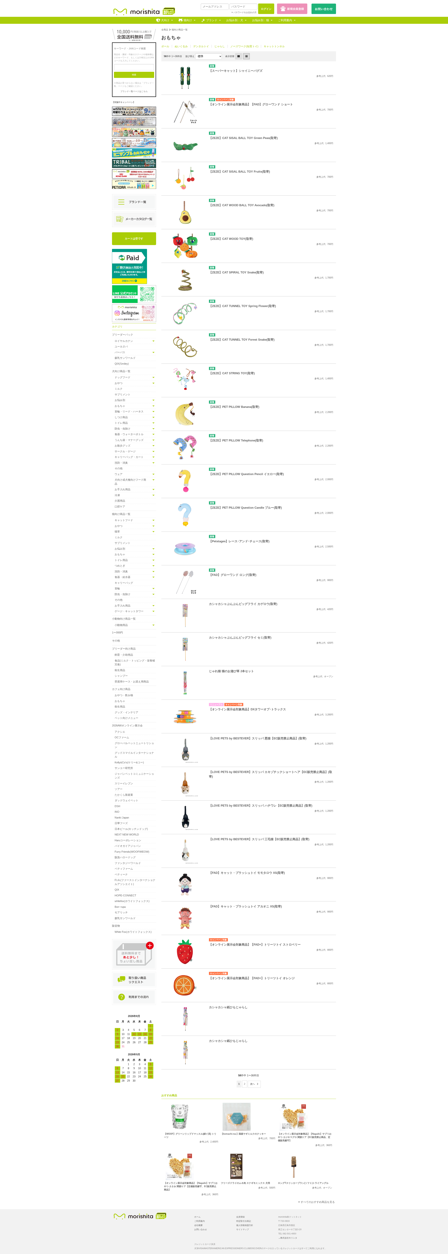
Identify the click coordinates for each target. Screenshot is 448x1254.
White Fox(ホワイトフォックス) (133, 931)
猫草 (117, 531)
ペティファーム (124, 868)
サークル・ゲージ (125, 451)
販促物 (116, 925)
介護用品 (120, 500)
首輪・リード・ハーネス (129, 411)
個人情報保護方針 (244, 1225)
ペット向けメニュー (126, 717)
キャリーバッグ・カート (129, 456)
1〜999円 (117, 632)
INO (117, 811)
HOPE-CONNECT (125, 895)
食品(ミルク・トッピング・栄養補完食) (135, 662)
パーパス (120, 352)
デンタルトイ (201, 46)
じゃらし (219, 46)
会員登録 (240, 1217)
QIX (117, 889)
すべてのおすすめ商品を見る (318, 1201)
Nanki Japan (122, 817)
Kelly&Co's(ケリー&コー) (129, 762)
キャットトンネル (274, 46)
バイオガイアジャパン (128, 845)
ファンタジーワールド (128, 863)
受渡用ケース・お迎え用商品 (132, 681)
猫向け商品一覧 (180, 29)
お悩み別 (120, 400)
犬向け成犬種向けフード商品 (130, 481)
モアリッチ (121, 912)
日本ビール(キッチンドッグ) (131, 828)
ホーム (197, 1217)
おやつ (118, 383)
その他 (118, 468)
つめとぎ (120, 565)
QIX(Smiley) (122, 363)
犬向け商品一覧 (121, 371)
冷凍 (117, 495)
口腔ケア (120, 506)
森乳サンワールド (125, 357)
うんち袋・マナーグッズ (129, 439)
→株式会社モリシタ (287, 1238)
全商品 (164, 29)
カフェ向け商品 (121, 689)
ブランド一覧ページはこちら (134, 91)
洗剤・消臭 (121, 462)
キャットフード (124, 520)
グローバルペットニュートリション (134, 745)
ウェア (118, 474)
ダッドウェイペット (126, 800)
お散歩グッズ (122, 445)
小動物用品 (121, 624)
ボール (165, 46)
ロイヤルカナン (124, 340)
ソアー (118, 789)
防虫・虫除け (122, 428)
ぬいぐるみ (181, 46)
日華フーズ (121, 823)
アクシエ (120, 731)
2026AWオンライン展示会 (127, 725)
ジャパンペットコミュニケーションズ (134, 775)
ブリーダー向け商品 (124, 648)
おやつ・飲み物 (124, 695)
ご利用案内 (285, 20)
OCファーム (122, 737)
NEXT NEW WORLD (127, 834)
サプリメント (122, 394)
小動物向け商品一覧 (124, 618)
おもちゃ (120, 405)
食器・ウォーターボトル (129, 434)
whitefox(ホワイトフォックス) (132, 901)
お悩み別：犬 (234, 20)
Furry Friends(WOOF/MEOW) (132, 851)
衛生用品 (120, 670)
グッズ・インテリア (126, 712)
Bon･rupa (120, 906)
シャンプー (121, 675)
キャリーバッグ (124, 582)
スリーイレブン (124, 783)
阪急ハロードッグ (125, 857)
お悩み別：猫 (260, 20)
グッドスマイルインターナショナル (134, 754)
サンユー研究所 (124, 768)
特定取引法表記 (243, 1221)
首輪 (117, 588)
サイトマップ (242, 1229)
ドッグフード (122, 377)
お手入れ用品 (122, 489)
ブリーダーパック (122, 334)
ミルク (118, 388)
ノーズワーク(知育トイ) (244, 46)
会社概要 (198, 1225)
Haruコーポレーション (128, 840)
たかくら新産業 (124, 794)
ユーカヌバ (121, 346)
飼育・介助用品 (124, 654)
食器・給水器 (122, 577)
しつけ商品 (121, 417)
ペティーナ (121, 874)
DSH (117, 806)
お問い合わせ (200, 1229)
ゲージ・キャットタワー (129, 611)
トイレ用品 (121, 422)
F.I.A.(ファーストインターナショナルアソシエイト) (135, 882)
